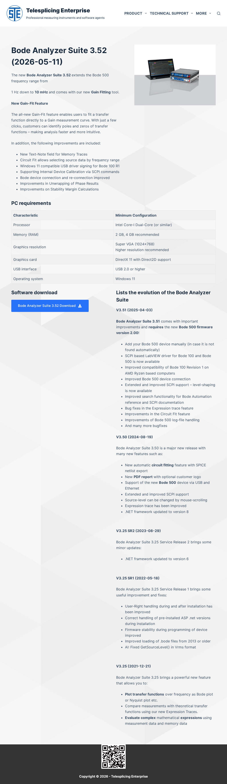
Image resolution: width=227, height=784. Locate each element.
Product (133, 13)
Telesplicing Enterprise (58, 10)
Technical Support (169, 13)
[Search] (218, 13)
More (201, 13)
